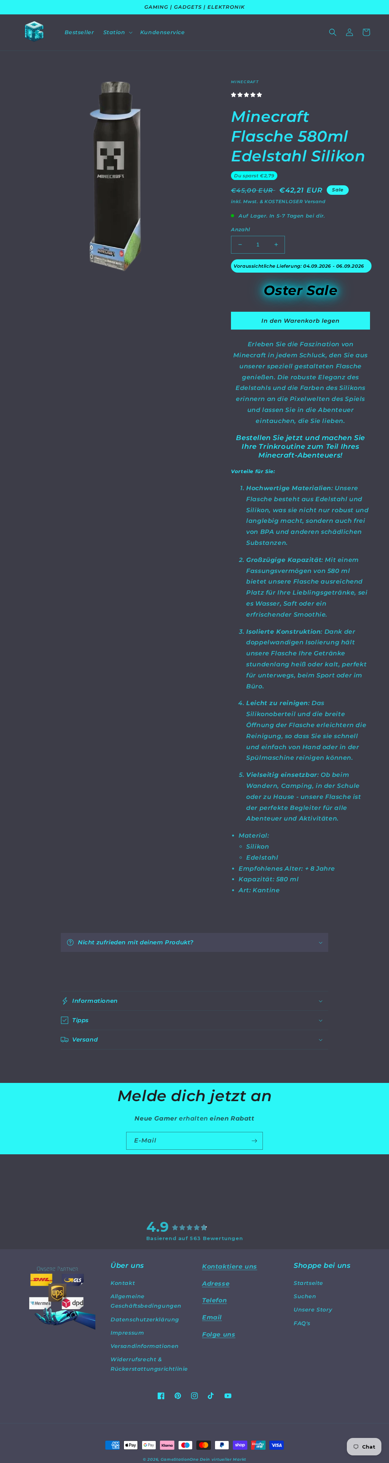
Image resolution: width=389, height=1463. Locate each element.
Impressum (127, 1332)
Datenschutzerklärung (145, 1319)
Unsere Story (313, 1309)
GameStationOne (180, 1459)
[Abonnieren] (254, 1141)
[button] (117, 32)
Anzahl (240, 229)
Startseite (308, 1283)
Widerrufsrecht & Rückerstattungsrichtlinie (149, 1364)
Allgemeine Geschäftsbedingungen (146, 1301)
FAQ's (302, 1323)
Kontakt (123, 1283)
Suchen (305, 1296)
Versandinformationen (145, 1346)
